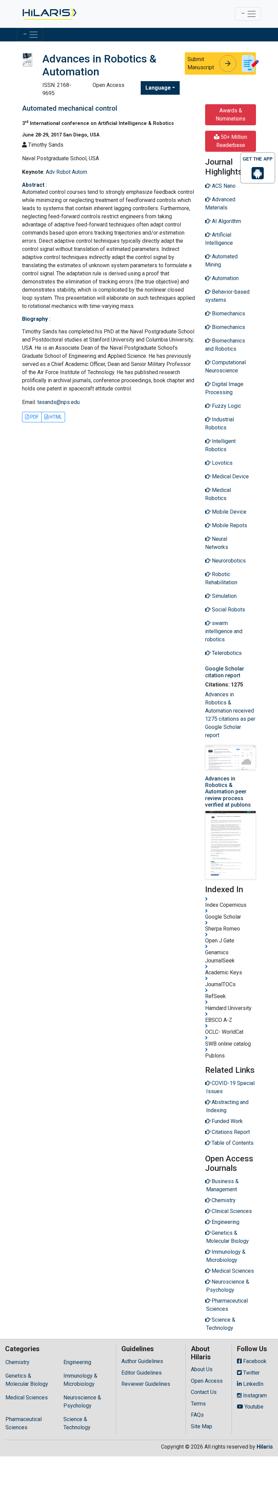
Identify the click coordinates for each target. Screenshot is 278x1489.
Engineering (77, 1362)
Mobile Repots (229, 525)
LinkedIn (252, 1384)
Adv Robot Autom (66, 172)
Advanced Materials (220, 203)
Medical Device (230, 476)
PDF (34, 417)
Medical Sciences (26, 1397)
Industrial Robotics (219, 423)
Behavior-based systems (227, 296)
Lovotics (222, 463)
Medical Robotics (218, 494)
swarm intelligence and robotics (223, 631)
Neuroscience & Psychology (82, 1401)
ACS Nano (223, 186)
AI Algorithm (226, 221)
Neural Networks (216, 543)
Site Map (201, 1426)
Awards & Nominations (230, 114)
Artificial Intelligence (219, 239)
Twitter (251, 1372)
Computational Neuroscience (225, 366)
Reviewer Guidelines (145, 1384)
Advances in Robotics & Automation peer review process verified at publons (228, 791)
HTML (55, 417)
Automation (225, 278)
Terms (198, 1403)
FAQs (197, 1415)
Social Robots (228, 609)
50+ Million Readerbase (231, 141)
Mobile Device (228, 512)
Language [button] (158, 88)
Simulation (224, 596)
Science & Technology (77, 1423)
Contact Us (204, 1392)
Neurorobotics (228, 560)
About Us (202, 1369)
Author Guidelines (142, 1361)
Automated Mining (221, 260)
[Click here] (49, 13)
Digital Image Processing (224, 388)
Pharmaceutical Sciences (23, 1423)
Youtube (253, 1406)
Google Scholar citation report (224, 671)
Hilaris (265, 1447)
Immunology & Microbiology (80, 1380)
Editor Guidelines (141, 1372)
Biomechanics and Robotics (225, 344)
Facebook (254, 1361)
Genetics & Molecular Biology (26, 1380)
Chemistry (17, 1362)
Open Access (207, 1381)
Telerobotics (226, 653)
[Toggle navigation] (248, 14)
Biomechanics (228, 313)
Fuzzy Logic (226, 406)
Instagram (254, 1395)
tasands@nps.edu (58, 402)
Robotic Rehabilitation (221, 578)
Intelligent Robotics (220, 445)
